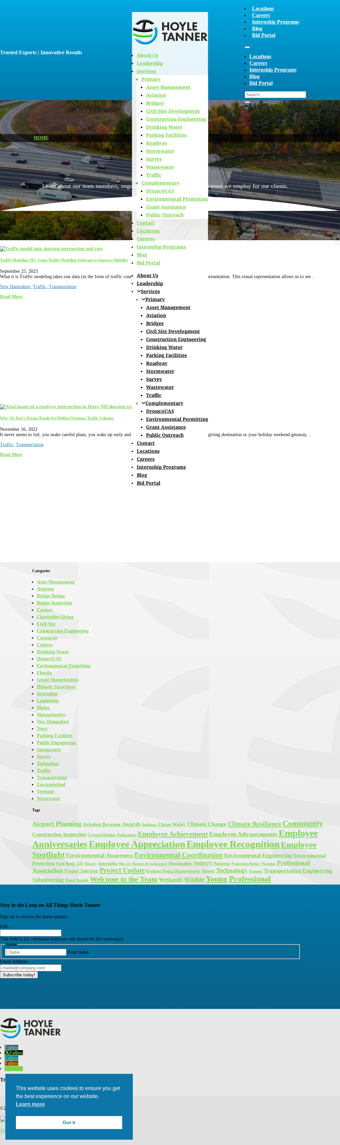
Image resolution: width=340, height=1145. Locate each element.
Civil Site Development (173, 111)
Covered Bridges (102, 835)
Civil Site (46, 623)
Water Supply (77, 880)
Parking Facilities (166, 135)
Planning (268, 864)
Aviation (156, 315)
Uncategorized (51, 784)
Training (255, 871)
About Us (147, 275)
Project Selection (81, 871)
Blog (257, 28)
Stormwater (160, 151)
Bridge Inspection (54, 602)
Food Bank (65, 863)
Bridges (155, 323)
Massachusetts (51, 714)
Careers (261, 15)
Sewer (208, 871)
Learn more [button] (30, 1104)
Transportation (62, 286)
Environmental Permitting (177, 199)
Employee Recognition (233, 844)
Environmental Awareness (99, 855)
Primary (155, 299)
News (42, 728)
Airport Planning (56, 823)
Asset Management (168, 307)
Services (150, 291)
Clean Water (172, 824)
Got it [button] (69, 1122)
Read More (11, 296)
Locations (263, 8)
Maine (43, 707)
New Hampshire (15, 286)
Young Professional (238, 878)
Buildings (149, 825)
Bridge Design (51, 595)
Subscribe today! (19, 974)
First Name (78, 952)
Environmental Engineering (258, 855)
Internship (47, 693)
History (91, 864)
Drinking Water (164, 127)
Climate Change (206, 824)
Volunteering (48, 879)
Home (41, 137)
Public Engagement (56, 742)
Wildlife (194, 879)
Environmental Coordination (178, 855)
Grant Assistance (166, 207)
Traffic (153, 175)
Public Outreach (165, 215)
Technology (48, 763)
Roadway (156, 143)
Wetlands (171, 879)
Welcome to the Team (123, 879)
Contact (146, 223)
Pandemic (221, 863)
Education (126, 834)
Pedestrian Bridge (245, 864)
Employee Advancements (243, 834)
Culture (44, 644)
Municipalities (180, 863)
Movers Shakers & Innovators (143, 864)
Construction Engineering (176, 119)
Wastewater (160, 167)
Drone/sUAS (160, 191)
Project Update (122, 870)
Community (303, 823)
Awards (131, 824)
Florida (44, 672)
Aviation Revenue (102, 824)
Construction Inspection (59, 834)
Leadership (150, 283)
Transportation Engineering (298, 871)
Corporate (47, 637)
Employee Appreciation (137, 844)
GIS (79, 863)
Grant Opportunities (58, 679)
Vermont (45, 791)
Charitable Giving (55, 616)
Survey (154, 159)
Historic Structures (56, 686)
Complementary (160, 183)
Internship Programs (275, 22)
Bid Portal (263, 35)
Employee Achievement (173, 834)
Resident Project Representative (173, 871)
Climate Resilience (254, 823)
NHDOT (203, 863)
